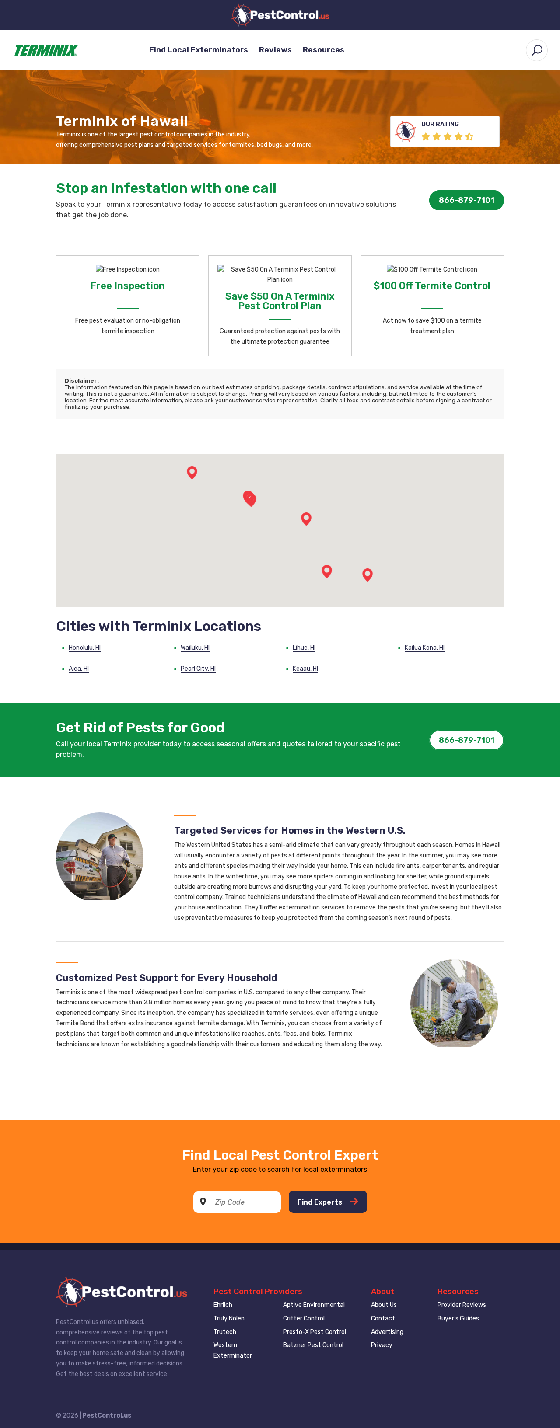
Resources (323, 51)
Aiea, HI (79, 668)
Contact (383, 1318)
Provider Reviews (462, 1305)
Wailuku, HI (195, 647)
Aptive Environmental (314, 1305)
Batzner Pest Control (313, 1345)
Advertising (387, 1332)
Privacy (381, 1345)
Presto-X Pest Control (314, 1332)
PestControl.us (106, 1415)
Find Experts (321, 1202)
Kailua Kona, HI (424, 647)
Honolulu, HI (85, 647)
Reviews (275, 51)
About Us (384, 1305)
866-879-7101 (466, 200)
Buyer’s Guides (458, 1318)
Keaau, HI (305, 668)
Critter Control (304, 1318)
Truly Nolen (229, 1318)
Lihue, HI (304, 647)
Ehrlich (223, 1305)
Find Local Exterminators (198, 51)
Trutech (225, 1332)
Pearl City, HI (198, 668)
